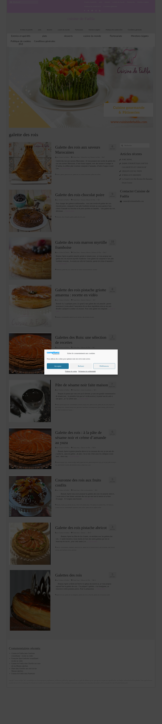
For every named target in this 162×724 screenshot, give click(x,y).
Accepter (57, 366)
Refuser (81, 366)
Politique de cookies (71, 371)
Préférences (104, 366)
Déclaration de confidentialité (87, 371)
